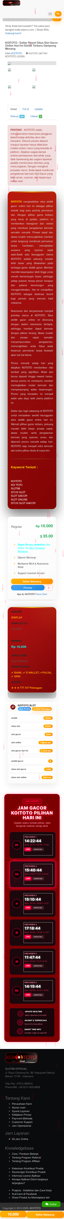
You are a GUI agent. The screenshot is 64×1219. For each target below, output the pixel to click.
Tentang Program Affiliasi (26, 1161)
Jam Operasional (21, 1125)
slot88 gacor (31, 761)
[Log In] (58, 13)
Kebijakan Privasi (21, 1114)
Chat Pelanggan (43, 708)
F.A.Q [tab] (26, 109)
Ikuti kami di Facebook (24, 1194)
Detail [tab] (13, 109)
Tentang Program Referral (26, 1157)
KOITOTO (16, 53)
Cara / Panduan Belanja (25, 1153)
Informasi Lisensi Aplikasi (26, 1175)
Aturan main (18, 1107)
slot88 (31, 718)
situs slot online (31, 777)
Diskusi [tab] (17, 116)
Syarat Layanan (21, 1111)
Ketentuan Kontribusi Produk (28, 1168)
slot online (31, 742)
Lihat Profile (24, 708)
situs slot (31, 726)
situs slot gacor (31, 769)
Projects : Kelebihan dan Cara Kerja (32, 1190)
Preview (28, 587)
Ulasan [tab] (35, 116)
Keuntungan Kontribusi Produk (29, 1172)
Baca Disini (41, 594)
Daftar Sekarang (32, 581)
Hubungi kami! (13, 33)
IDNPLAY (16, 617)
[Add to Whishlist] (49, 588)
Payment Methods (22, 1118)
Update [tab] (39, 109)
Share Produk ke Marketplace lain (31, 1197)
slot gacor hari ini (31, 750)
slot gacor (31, 734)
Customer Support (22, 1122)
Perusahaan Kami (22, 1103)
